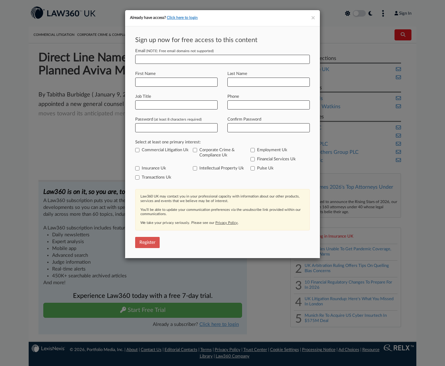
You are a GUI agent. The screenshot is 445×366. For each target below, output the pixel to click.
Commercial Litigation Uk (165, 150)
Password (168, 119)
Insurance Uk (154, 168)
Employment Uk (272, 150)
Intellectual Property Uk (221, 168)
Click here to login (182, 18)
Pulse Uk (265, 168)
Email (174, 51)
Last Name (237, 74)
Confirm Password (244, 119)
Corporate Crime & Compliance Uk (217, 152)
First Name (145, 74)
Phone (233, 97)
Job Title (143, 97)
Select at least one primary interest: (168, 142)
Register (147, 242)
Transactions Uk (156, 177)
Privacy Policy (226, 223)
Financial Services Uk (276, 159)
